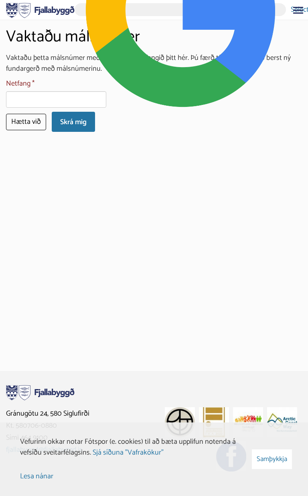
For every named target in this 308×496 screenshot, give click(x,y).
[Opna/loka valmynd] (298, 10)
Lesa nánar (36, 476)
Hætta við (26, 122)
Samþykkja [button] (272, 459)
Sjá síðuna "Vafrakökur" (128, 453)
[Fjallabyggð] (40, 9)
